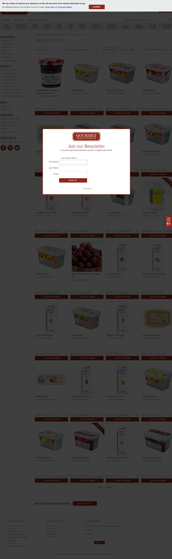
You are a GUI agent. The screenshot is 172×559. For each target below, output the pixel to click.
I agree (96, 7)
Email (56, 174)
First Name (53, 162)
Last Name (53, 168)
